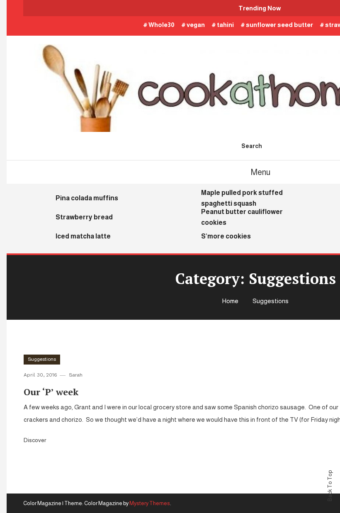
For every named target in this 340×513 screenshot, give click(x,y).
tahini (225, 24)
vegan (196, 24)
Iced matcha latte (83, 236)
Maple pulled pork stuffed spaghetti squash (242, 198)
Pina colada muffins (87, 198)
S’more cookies (226, 236)
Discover (35, 440)
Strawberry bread (84, 217)
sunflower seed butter (279, 24)
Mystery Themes (149, 503)
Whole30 (161, 24)
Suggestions (42, 359)
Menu (260, 172)
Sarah (76, 375)
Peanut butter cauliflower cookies (242, 217)
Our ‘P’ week (51, 392)
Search (251, 146)
